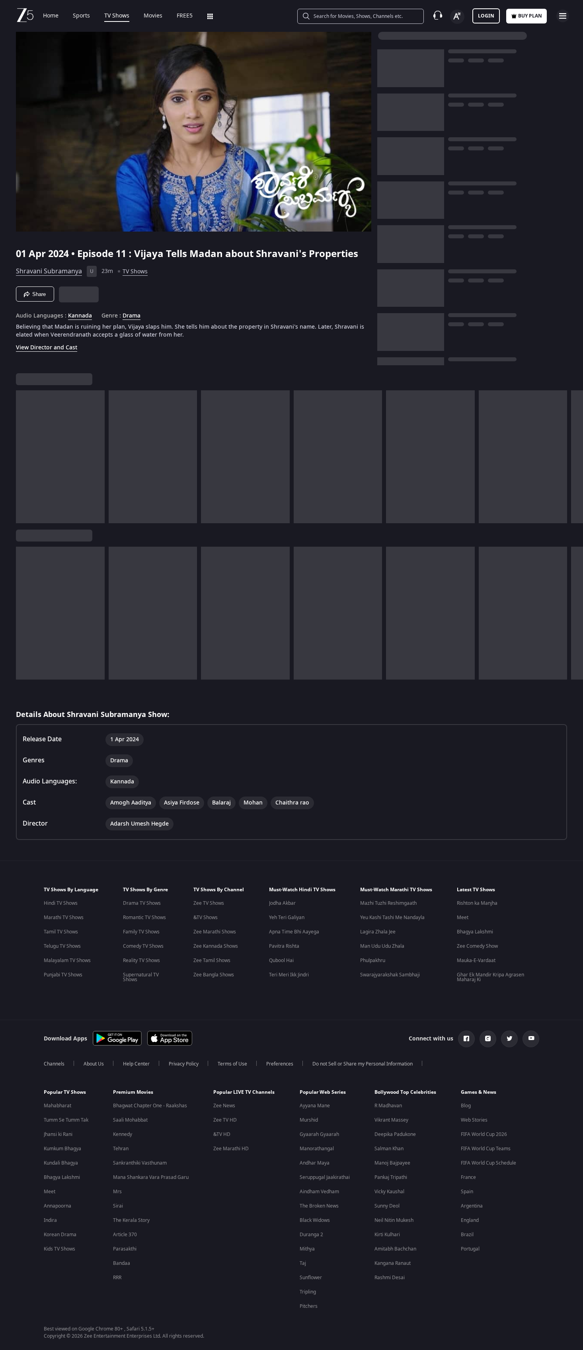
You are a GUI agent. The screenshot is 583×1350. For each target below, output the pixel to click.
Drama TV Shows (142, 903)
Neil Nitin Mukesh (393, 1220)
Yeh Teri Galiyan (286, 917)
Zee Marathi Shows (214, 931)
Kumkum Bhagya (62, 1148)
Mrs (117, 1191)
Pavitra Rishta (284, 946)
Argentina (472, 1206)
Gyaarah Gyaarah (319, 1134)
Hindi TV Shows (61, 903)
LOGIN (486, 15)
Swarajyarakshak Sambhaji (390, 974)
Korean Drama (60, 1234)
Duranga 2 (311, 1234)
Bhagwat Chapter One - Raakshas (150, 1105)
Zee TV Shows (208, 903)
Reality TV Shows (141, 960)
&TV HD (221, 1134)
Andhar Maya (315, 1163)
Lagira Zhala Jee (378, 931)
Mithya (307, 1249)
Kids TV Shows (59, 1249)
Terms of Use (232, 1064)
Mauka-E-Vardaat (476, 960)
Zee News (224, 1105)
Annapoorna (57, 1206)
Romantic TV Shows (144, 917)
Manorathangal (317, 1148)
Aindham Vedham (319, 1191)
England (470, 1220)
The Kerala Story (131, 1220)
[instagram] (488, 1039)
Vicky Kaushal (389, 1191)
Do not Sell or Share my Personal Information (362, 1064)
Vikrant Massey (391, 1120)
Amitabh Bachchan (395, 1249)
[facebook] (466, 1039)
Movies (153, 16)
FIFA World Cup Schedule (488, 1163)
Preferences (279, 1064)
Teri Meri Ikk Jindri (289, 974)
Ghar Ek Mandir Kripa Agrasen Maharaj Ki (490, 977)
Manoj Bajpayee (392, 1163)
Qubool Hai (281, 960)
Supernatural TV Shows (141, 977)
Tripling (308, 1291)
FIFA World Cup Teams (486, 1148)
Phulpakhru (372, 960)
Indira (50, 1220)
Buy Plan (530, 15)
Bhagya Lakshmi (475, 931)
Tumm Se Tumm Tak (66, 1120)
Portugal (470, 1249)
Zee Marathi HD (231, 1148)
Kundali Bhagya (61, 1163)
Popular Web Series (323, 1092)
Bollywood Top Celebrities (405, 1092)
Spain (467, 1191)
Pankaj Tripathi (390, 1177)
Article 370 (125, 1234)
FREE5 (185, 16)
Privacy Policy (184, 1064)
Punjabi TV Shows (63, 974)
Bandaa (121, 1263)
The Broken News (319, 1206)
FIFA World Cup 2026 (484, 1134)
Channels (54, 1064)
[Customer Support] (438, 16)
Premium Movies (133, 1092)
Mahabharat (57, 1105)
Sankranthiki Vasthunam (140, 1163)
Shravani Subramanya (49, 271)
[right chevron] (574, 456)
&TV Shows (205, 917)
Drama (131, 316)
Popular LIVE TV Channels (244, 1092)
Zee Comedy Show (477, 946)
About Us (94, 1064)
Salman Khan (389, 1148)
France (468, 1177)
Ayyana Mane (315, 1105)
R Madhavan (388, 1105)
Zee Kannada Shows (215, 946)
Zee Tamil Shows (211, 960)
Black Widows (315, 1220)
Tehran (121, 1148)
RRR (117, 1277)
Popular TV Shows (65, 1092)
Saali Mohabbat (130, 1120)
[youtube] (531, 1039)
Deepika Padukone (395, 1134)
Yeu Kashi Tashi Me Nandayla (392, 917)
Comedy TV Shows (143, 946)
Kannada (80, 316)
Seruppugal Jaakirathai (325, 1177)
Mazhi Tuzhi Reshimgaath (388, 903)
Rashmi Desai (389, 1277)
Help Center (136, 1064)
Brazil (467, 1234)
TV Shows (116, 16)
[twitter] (509, 1039)
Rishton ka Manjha (477, 903)
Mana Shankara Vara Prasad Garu (151, 1177)
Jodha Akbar (282, 903)
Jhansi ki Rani (58, 1134)
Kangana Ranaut (392, 1263)
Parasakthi (124, 1249)
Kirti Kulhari (387, 1234)
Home (50, 16)
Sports (81, 16)
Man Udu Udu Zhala (382, 946)
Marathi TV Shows (64, 917)
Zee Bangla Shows (213, 974)
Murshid (309, 1120)
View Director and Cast (46, 347)
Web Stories (474, 1120)
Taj (303, 1263)
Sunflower (311, 1277)
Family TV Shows (141, 931)
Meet (462, 917)
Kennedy (122, 1134)
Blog (466, 1105)
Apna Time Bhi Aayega (294, 931)
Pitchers (309, 1306)
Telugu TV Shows (62, 946)
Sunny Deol (387, 1206)
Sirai (118, 1206)
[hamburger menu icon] (562, 16)
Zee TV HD (225, 1120)
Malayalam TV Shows (67, 960)
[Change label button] (457, 17)
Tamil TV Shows (61, 931)
